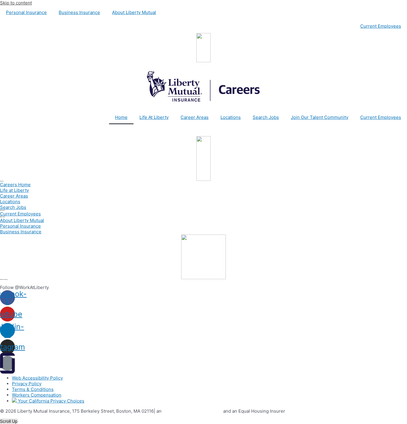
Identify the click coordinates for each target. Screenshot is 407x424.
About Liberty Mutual (134, 12)
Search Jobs (266, 117)
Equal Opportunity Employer (192, 411)
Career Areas (195, 117)
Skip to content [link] (16, 3)
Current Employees (380, 26)
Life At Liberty (154, 117)
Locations (230, 117)
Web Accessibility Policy (37, 378)
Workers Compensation (36, 395)
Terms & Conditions (33, 389)
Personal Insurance (26, 12)
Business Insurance (79, 12)
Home (121, 117)
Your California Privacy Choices (50, 401)
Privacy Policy (26, 383)
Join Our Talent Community (319, 117)
